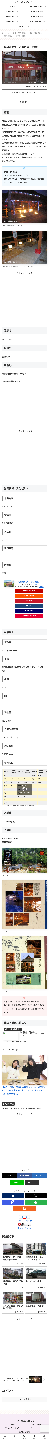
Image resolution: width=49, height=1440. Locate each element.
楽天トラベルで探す (29, 590)
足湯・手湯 (20, 1108)
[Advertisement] (24, 299)
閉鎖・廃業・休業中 (34, 1108)
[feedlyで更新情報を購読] (36, 1202)
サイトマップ (36, 1428)
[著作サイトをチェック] (13, 1195)
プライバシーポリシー (13, 1428)
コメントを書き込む (24, 1399)
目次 (22, 102)
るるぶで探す (29, 610)
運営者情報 (36, 1424)
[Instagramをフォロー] (13, 1202)
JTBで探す (29, 600)
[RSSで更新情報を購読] (24, 1208)
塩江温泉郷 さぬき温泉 (29, 582)
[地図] (41, 586)
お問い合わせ (24, 1432)
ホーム (12, 1424)
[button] (32, 1182)
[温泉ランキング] (24, 1224)
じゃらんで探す (29, 595)
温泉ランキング (24, 1228)
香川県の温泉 (9, 1104)
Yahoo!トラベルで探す (29, 615)
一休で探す (29, 605)
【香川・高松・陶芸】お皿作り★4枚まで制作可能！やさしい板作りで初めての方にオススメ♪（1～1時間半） (23, 1090)
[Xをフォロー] (36, 1195)
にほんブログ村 (24, 1221)
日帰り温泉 (8, 1108)
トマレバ (34, 584)
